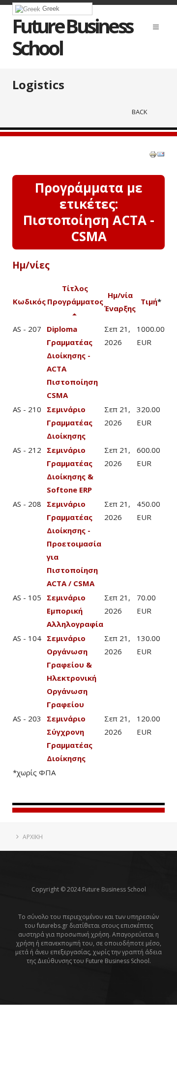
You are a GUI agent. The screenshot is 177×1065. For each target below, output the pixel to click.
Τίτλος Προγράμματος (75, 294)
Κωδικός (29, 301)
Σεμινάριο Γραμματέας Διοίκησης (69, 422)
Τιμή (149, 301)
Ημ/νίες (31, 265)
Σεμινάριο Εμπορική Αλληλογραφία (75, 611)
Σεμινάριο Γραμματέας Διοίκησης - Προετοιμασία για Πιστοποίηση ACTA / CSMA (74, 543)
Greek (49, 8)
